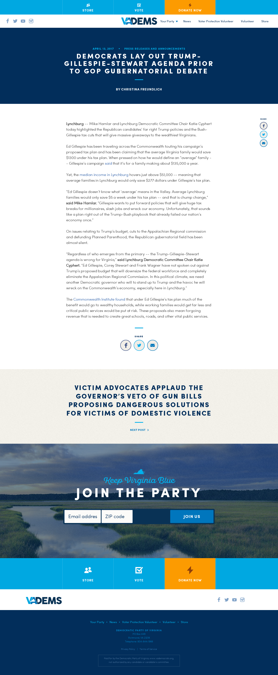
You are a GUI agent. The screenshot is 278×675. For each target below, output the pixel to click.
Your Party (167, 21)
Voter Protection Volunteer (216, 21)
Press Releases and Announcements (154, 48)
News (187, 21)
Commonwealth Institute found (99, 299)
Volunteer (247, 21)
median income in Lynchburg (104, 174)
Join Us (192, 516)
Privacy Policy (128, 649)
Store (184, 622)
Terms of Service (148, 649)
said (108, 163)
